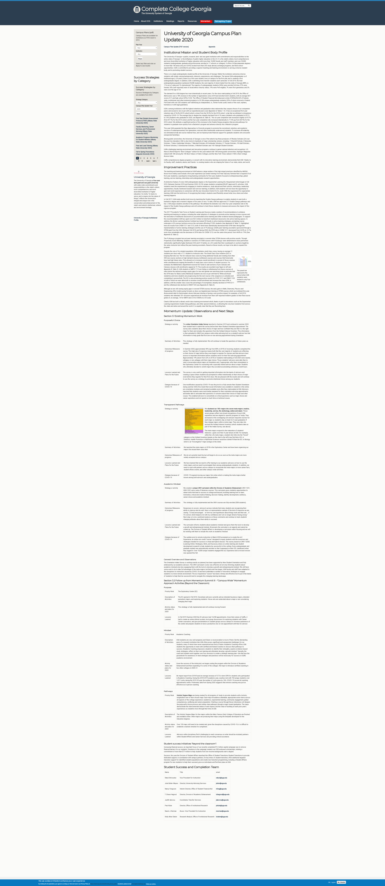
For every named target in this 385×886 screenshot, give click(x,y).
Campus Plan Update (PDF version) (176, 47)
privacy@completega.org (138, 883)
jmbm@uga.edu (221, 783)
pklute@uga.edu (221, 806)
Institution (139, 51)
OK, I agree (332, 882)
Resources (192, 21)
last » (155, 161)
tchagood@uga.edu (222, 794)
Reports (181, 21)
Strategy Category (142, 99)
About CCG (146, 21)
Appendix (212, 47)
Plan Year (139, 44)
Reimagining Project (223, 21)
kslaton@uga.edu (222, 817)
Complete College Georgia (176, 8)
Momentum (206, 21)
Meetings (170, 21)
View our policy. (151, 884)
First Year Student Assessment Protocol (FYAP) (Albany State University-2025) (147, 120)
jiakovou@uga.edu (222, 800)
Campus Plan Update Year (144, 106)
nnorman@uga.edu (222, 811)
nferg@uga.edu (221, 789)
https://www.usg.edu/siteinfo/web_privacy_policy (103, 883)
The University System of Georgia (156, 13)
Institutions (158, 21)
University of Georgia (144, 177)
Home (136, 21)
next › (148, 161)
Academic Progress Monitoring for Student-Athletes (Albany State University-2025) (147, 139)
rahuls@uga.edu (221, 778)
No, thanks (341, 882)
